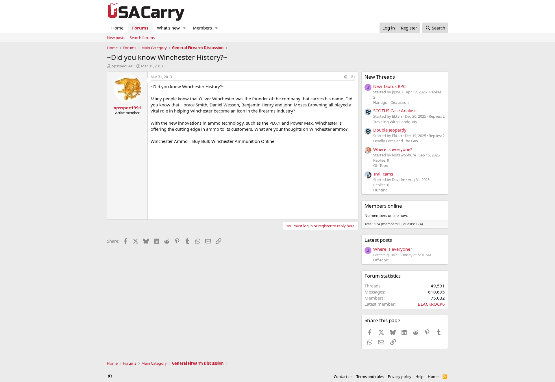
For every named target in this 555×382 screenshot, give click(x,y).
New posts (116, 37)
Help (419, 376)
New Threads (380, 76)
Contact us (343, 376)
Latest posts (378, 240)
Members (202, 28)
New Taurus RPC (389, 86)
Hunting (380, 190)
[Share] (345, 77)
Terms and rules (370, 376)
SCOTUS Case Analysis (395, 110)
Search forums (142, 37)
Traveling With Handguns (395, 121)
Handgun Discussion (391, 102)
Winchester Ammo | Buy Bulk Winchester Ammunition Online (212, 141)
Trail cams (383, 174)
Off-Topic (380, 165)
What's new (168, 28)
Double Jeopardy (389, 130)
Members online (383, 205)
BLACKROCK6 (431, 304)
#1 (353, 76)
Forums (140, 28)
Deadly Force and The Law (395, 140)
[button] (184, 28)
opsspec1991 (123, 66)
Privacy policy (399, 376)
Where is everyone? (392, 149)
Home (117, 28)
